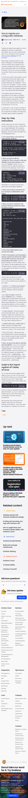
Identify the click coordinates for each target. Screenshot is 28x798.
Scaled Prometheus (20, 631)
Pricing (3, 613)
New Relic (4, 691)
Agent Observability (6, 623)
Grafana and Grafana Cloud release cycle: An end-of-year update (12, 447)
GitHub (17, 676)
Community (4, 703)
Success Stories (19, 708)
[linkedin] (10, 43)
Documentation (5, 698)
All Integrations (5, 673)
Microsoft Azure (5, 683)
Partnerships (18, 703)
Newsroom (18, 706)
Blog (5, 12)
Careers (17, 701)
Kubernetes (4, 686)
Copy (23, 142)
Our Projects (18, 673)
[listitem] (4, 415)
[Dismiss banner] (26, 774)
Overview (3, 611)
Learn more (22, 1)
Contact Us (18, 711)
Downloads (18, 678)
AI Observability (19, 611)
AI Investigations (5, 659)
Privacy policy (19, 601)
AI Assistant (4, 620)
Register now (12, 795)
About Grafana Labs (20, 698)
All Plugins (4, 676)
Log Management (20, 640)
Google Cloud (5, 681)
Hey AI (17, 720)
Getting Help (18, 713)
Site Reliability (19, 638)
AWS (2, 678)
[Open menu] (25, 4)
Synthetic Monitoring (7, 647)
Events (3, 706)
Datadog (3, 688)
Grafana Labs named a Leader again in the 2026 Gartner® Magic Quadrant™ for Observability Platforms (13, 471)
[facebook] (6, 43)
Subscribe (21, 597)
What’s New (4, 661)
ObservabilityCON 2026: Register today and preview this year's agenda (14, 495)
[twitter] (3, 43)
